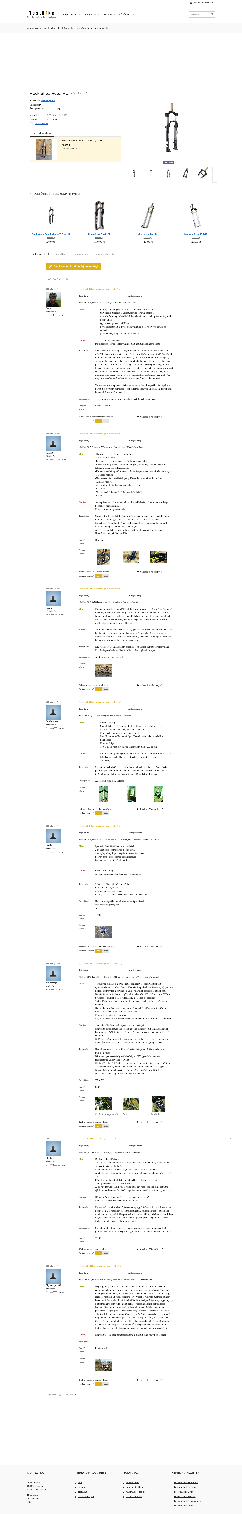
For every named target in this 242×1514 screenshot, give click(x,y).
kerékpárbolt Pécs (183, 1505)
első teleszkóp (49, 28)
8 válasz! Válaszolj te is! (151, 809)
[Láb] (131, 1097)
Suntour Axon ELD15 (195, 234)
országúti (82, 1491)
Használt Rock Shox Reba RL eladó (78, 141)
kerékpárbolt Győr (183, 1491)
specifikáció (62, 254)
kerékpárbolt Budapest (186, 1482)
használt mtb (132, 1482)
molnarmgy (51, 983)
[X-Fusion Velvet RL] (147, 200)
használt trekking (135, 1487)
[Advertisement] (121, 60)
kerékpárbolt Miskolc (185, 1496)
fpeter (49, 308)
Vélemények (71, 14)
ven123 (49, 453)
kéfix (29, 1502)
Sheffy (49, 1158)
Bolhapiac (91, 14)
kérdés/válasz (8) (105, 254)
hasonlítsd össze (41, 123)
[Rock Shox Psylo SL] (99, 200)
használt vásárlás (42, 133)
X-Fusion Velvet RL (147, 234)
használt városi (134, 1496)
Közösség (125, 14)
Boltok (108, 14)
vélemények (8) (41, 254)
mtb (80, 1482)
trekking (82, 1487)
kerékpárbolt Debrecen (186, 1487)
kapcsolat (34, 1495)
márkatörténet (81, 254)
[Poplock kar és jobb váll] (103, 1097)
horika (49, 608)
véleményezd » (48, 100)
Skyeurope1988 (53, 1285)
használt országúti (135, 1491)
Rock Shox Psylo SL (99, 234)
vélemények (33, 28)
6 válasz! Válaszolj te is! (151, 1249)
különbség (51, 237)
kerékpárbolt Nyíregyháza (187, 1501)
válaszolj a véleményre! (151, 417)
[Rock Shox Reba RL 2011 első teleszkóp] (134, 173)
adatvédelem (33, 1499)
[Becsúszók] (158, 1097)
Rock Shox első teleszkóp (71, 28)
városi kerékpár (86, 1496)
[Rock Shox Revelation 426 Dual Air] (51, 200)
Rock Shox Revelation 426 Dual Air (51, 234)
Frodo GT (51, 845)
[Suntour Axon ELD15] (195, 200)
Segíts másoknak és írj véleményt (76, 266)
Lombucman (52, 721)
